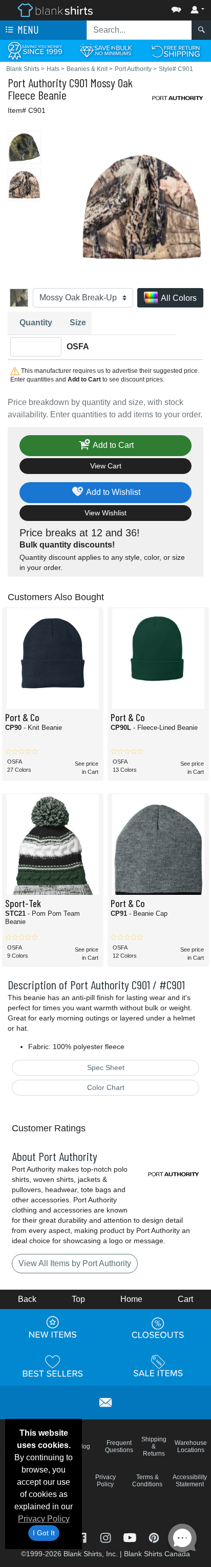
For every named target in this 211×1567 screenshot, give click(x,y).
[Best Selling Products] (52, 1366)
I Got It (44, 1533)
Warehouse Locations (191, 1446)
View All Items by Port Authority (74, 1263)
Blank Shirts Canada (157, 1554)
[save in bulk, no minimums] (105, 50)
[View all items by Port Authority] (177, 97)
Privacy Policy (44, 1518)
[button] (145, 7)
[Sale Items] (158, 1366)
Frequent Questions (119, 1446)
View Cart (105, 466)
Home (131, 1299)
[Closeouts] (158, 1327)
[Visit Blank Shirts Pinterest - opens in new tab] (154, 1536)
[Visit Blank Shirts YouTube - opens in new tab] (131, 1536)
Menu (27, 29)
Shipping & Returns (153, 1446)
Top (78, 1299)
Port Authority (37, 82)
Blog (83, 1446)
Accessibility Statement (190, 1481)
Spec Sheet (105, 1067)
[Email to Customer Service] (105, 1400)
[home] (55, 9)
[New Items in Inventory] (52, 1327)
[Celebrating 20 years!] (35, 50)
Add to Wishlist (112, 492)
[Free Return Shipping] (176, 50)
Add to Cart (112, 445)
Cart (185, 1299)
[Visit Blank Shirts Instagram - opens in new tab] (106, 1536)
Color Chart (105, 1087)
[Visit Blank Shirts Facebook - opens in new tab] (82, 1536)
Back (27, 1299)
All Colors (178, 298)
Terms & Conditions (147, 1481)
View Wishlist (105, 513)
